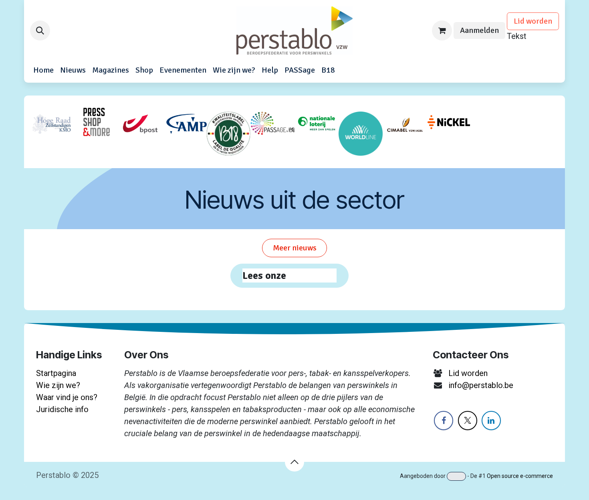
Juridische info (62, 409)
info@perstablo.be (480, 385)
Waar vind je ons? (66, 397)
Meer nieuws (294, 248)
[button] (40, 30)
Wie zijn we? (58, 385)
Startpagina (56, 373)
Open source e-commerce (520, 476)
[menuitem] (43, 70)
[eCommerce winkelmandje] (442, 30)
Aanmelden (479, 30)
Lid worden (533, 21)
